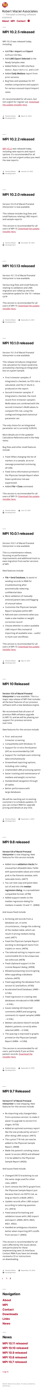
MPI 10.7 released (15, 1362)
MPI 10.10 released (15, 1348)
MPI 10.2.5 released (18, 32)
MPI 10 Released (16, 684)
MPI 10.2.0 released (18, 194)
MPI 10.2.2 (7, 148)
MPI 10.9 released (15, 1352)
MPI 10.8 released (15, 1357)
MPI (13, 21)
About (5, 21)
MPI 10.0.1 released (18, 533)
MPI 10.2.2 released (18, 139)
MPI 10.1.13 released (19, 266)
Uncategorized (10, 118)
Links (6, 1318)
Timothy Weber (10, 116)
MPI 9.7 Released (16, 1091)
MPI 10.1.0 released (18, 343)
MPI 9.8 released (16, 842)
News (6, 1323)
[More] (28, 21)
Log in (5, 1371)
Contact (21, 21)
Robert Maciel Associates (20, 11)
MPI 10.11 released (15, 1343)
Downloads (10, 1314)
